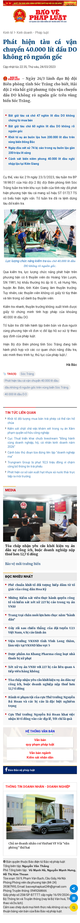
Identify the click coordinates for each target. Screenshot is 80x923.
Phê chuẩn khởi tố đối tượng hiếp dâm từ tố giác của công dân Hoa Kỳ (41, 587)
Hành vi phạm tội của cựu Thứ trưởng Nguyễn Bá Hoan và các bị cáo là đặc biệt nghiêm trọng (41, 701)
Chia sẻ (74, 889)
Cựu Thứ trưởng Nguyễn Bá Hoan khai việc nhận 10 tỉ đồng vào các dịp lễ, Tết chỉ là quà (41, 717)
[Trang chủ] (40, 15)
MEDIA (10, 490)
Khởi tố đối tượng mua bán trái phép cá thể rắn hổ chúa (41, 420)
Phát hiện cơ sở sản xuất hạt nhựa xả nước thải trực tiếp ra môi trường (41, 474)
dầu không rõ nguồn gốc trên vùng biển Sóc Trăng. (37, 387)
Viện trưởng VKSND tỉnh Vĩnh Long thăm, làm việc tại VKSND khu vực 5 (41, 643)
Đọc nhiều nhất (19, 577)
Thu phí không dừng (17, 921)
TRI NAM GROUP (15, 916)
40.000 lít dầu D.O (16, 394)
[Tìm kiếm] (73, 907)
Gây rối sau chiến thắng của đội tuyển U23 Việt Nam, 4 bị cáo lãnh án (41, 630)
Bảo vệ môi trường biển (22, 564)
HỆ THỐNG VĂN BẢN (40, 731)
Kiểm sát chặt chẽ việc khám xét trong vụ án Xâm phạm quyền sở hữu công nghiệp (41, 430)
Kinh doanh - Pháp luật (33, 33)
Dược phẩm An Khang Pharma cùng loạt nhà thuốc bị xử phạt (41, 656)
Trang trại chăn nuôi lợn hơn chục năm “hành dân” (41, 617)
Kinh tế (8, 33)
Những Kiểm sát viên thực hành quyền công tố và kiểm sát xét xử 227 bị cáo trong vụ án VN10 (41, 602)
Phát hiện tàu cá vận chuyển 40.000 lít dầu (31, 380)
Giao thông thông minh (44, 916)
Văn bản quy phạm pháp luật (40, 742)
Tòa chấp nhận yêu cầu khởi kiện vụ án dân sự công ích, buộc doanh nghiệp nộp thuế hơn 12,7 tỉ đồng (40, 550)
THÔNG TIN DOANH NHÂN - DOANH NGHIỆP (37, 786)
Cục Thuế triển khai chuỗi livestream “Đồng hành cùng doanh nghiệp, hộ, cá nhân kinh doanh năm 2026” (41, 442)
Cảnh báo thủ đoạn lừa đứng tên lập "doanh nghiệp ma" (41, 454)
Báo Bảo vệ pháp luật (21, 770)
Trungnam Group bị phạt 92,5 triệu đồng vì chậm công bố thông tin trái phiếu (41, 464)
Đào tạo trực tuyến (46, 921)
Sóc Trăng (27, 374)
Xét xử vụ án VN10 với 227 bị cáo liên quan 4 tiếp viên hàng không (41, 669)
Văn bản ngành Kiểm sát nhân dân (40, 755)
